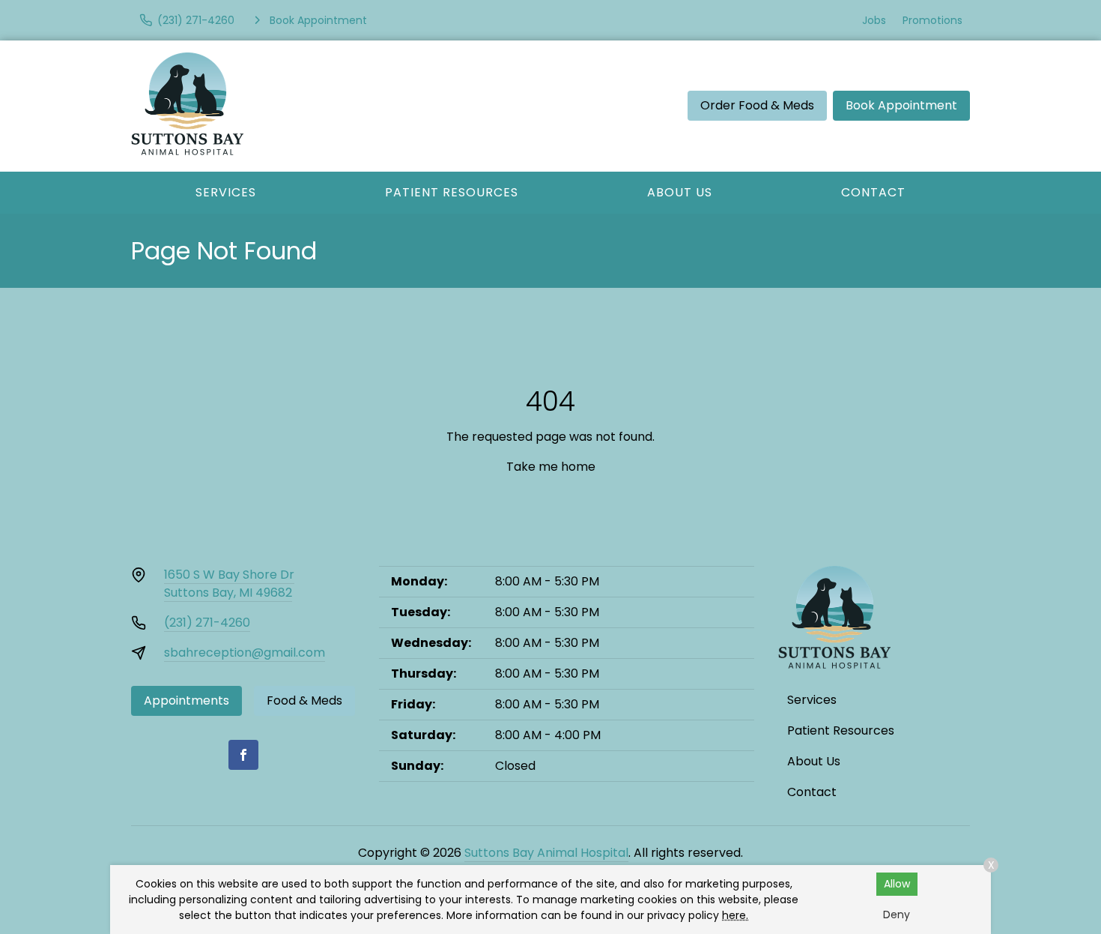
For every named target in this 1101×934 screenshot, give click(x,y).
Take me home (550, 466)
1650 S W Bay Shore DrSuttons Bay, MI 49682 (229, 583)
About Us (679, 192)
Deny (896, 914)
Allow (897, 883)
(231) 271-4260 (207, 622)
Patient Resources (451, 192)
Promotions (932, 20)
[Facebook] (243, 755)
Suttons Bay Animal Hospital (546, 852)
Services (225, 192)
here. (735, 915)
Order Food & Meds (757, 105)
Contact (873, 192)
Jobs (874, 20)
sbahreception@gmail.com (244, 652)
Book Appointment (901, 105)
